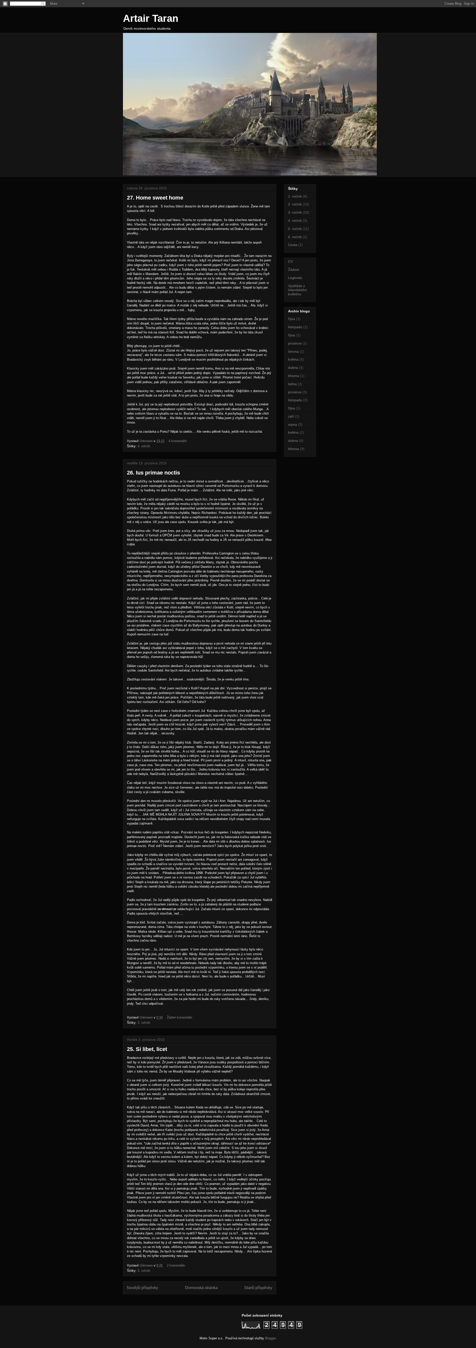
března (293, 376)
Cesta (292, 245)
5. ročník (295, 229)
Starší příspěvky (258, 1288)
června (293, 351)
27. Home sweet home (155, 198)
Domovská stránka (201, 1288)
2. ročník (295, 204)
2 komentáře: (177, 1265)
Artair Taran (150, 18)
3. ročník (144, 1022)
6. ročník (295, 237)
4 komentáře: (178, 441)
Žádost (293, 270)
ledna (292, 384)
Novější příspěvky (142, 1288)
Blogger (270, 1338)
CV (290, 261)
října (291, 319)
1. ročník (295, 196)
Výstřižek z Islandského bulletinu (297, 290)
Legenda (295, 278)
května (293, 359)
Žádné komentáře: (180, 1017)
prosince (294, 343)
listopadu (295, 327)
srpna (292, 424)
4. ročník (144, 446)
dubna (293, 368)
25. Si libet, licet (147, 1049)
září (291, 416)
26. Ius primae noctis (153, 473)
